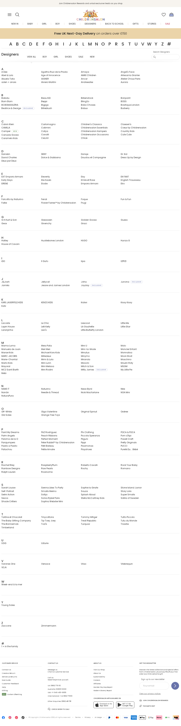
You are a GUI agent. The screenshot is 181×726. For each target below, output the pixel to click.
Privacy (87, 717)
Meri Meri (45, 349)
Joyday (91, 285)
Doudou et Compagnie (93, 157)
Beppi (44, 101)
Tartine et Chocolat (11, 517)
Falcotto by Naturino (12, 199)
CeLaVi (45, 138)
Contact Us (6, 670)
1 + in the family (9, 646)
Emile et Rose (88, 180)
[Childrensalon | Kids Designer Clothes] (90, 13)
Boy (45, 56)
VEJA (4, 567)
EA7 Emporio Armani (12, 176)
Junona (131, 281)
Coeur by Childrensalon (133, 127)
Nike (123, 388)
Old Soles (6, 414)
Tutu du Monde (129, 520)
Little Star (125, 326)
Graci (84, 223)
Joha (84, 281)
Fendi (44, 199)
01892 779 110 (56, 686)
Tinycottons (47, 517)
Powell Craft (127, 438)
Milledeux (46, 356)
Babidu (5, 97)
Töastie (125, 523)
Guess (124, 219)
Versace (45, 563)
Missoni (85, 362)
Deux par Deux (8, 160)
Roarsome (46, 471)
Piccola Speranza (90, 435)
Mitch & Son (87, 366)
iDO (3, 261)
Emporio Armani (89, 183)
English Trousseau (131, 180)
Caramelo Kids (9, 138)
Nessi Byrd (86, 388)
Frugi (83, 202)
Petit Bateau (47, 445)
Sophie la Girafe (89, 487)
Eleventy (45, 176)
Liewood (85, 323)
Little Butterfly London (92, 329)
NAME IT (5, 388)
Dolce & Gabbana (51, 157)
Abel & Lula (7, 75)
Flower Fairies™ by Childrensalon (58, 202)
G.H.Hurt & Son (9, 219)
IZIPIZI (123, 261)
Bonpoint (125, 97)
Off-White (6, 411)
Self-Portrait (7, 491)
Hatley (4, 240)
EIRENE (4, 183)
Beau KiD (46, 97)
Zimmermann (48, 625)
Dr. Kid (124, 154)
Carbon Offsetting (12, 694)
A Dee (4, 71)
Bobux (84, 108)
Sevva (4, 498)
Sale (80, 56)
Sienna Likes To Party (52, 487)
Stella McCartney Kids (92, 498)
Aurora (124, 82)
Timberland (7, 527)
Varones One (8, 563)
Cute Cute (126, 134)
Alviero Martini (48, 82)
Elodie (44, 183)
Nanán (5, 392)
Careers (97, 680)
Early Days (7, 180)
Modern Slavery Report (103, 690)
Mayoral (5, 366)
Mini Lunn (46, 362)
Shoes (68, 56)
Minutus (85, 352)
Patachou (6, 449)
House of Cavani (10, 244)
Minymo (85, 356)
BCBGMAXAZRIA (9, 104)
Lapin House (7, 326)
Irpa (83, 261)
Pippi (83, 442)
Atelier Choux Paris (130, 78)
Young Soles (8, 605)
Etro (123, 183)
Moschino (126, 359)
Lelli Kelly (45, 326)
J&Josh (5, 281)
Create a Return (8, 673)
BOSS (124, 101)
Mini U (84, 345)
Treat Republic (88, 520)
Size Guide (6, 680)
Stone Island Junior (131, 487)
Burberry (125, 108)
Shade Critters (9, 501)
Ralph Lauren (8, 471)
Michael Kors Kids (50, 352)
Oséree (124, 411)
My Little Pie (126, 369)
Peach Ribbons (49, 435)
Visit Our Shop (99, 670)
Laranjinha (7, 329)
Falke (4, 202)
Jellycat (45, 281)
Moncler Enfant (129, 349)
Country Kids (128, 131)
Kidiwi (84, 302)
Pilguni (84, 438)
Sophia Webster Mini (52, 501)
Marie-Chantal (9, 359)
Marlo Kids (7, 362)
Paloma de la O (9, 438)
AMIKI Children (88, 75)
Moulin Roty (127, 362)
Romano (125, 468)
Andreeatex (87, 82)
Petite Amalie (48, 449)
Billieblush (46, 108)
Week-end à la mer (11, 584)
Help (4, 687)
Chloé (84, 138)
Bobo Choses (88, 104)
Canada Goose (10, 134)
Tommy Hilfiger (89, 517)
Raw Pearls (47, 468)
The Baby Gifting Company (16, 520)
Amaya (85, 71)
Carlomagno (48, 124)
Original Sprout (89, 411)
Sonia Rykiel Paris (50, 498)
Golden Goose (89, 219)
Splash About (88, 494)
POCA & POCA (128, 432)
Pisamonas (87, 445)
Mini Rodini (47, 369)
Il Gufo (44, 261)
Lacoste (5, 323)
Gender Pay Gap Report (103, 687)
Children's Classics (91, 124)
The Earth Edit (149, 706)
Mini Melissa (47, 366)
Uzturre (44, 543)
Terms (77, 717)
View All (31, 56)
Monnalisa (126, 352)
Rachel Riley (7, 465)
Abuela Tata (8, 78)
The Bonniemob (9, 523)
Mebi (3, 373)
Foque (84, 199)
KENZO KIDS (47, 302)
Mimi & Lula (47, 359)
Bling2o (85, 101)
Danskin (5, 154)
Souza (84, 491)
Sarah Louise (8, 487)
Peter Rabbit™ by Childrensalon (57, 442)
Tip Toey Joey (48, 520)
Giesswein (46, 219)
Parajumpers (8, 442)
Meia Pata (46, 345)
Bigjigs (45, 104)
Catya (44, 131)
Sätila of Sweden (130, 498)
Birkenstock (87, 97)
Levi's (44, 329)
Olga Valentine (49, 411)
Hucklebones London (52, 240)
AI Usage (98, 717)
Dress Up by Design (131, 157)
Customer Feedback (10, 684)
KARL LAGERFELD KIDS (12, 302)
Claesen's (126, 124)
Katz (3, 305)
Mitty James (93, 369)
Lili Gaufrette (87, 326)
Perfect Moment (49, 438)
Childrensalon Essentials (94, 127)
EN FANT (125, 176)
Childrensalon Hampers (94, 131)
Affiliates (97, 684)
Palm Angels (8, 435)
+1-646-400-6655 (58, 692)
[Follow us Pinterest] (16, 718)
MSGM (124, 366)
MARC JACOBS (9, 356)
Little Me (125, 323)
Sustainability (99, 677)
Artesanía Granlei (130, 75)
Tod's (44, 523)
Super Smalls (128, 494)
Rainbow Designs (10, 468)
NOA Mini (125, 392)
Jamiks (5, 285)
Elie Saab (46, 180)
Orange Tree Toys (50, 414)
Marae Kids (7, 352)
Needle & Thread (50, 392)
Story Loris (126, 491)
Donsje (84, 154)
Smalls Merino (48, 491)
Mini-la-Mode (88, 349)
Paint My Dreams (10, 432)
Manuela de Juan (11, 349)
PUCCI (124, 445)
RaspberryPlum (49, 465)
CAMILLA (5, 127)
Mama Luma (8, 345)
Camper (9, 131)
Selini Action (7, 494)
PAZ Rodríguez (49, 432)
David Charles (9, 157)
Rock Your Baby (129, 465)
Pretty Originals (129, 442)
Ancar (84, 78)
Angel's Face (127, 71)
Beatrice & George (17, 108)
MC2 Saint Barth (10, 369)
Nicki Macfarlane (90, 392)
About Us (97, 673)
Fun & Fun (126, 199)
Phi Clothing (87, 432)
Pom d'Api (126, 435)
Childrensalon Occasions (95, 134)
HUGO (84, 240)
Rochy (84, 468)
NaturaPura (7, 395)
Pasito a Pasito (9, 445)
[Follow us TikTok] (23, 718)
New (92, 56)
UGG (3, 543)
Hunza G (125, 240)
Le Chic (45, 323)
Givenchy (46, 223)
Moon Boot (126, 356)
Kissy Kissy (126, 302)
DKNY (43, 154)
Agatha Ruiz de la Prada (54, 71)
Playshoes (86, 449)
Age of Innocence (50, 75)
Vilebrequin (127, 563)
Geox (4, 223)
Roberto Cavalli (89, 465)
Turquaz (85, 523)
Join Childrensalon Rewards (155, 700)
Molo (123, 345)
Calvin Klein (7, 124)
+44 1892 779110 (66, 696)
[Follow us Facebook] (3, 718)
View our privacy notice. (150, 693)
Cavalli (45, 134)
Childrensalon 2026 (47, 717)
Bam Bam (7, 101)
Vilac (83, 563)
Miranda (85, 359)
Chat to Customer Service (58, 671)
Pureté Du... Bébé (129, 449)
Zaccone (6, 625)
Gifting (5, 690)
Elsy (83, 176)
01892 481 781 (66, 701)
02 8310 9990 (61, 689)
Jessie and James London (55, 285)
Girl (56, 56)
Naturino (45, 388)
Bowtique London (130, 104)
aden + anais (8, 82)
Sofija (44, 494)
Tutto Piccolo (128, 517)
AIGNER (45, 78)
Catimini (46, 127)
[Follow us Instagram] (9, 718)
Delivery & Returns (9, 677)
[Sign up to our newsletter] (175, 686)
